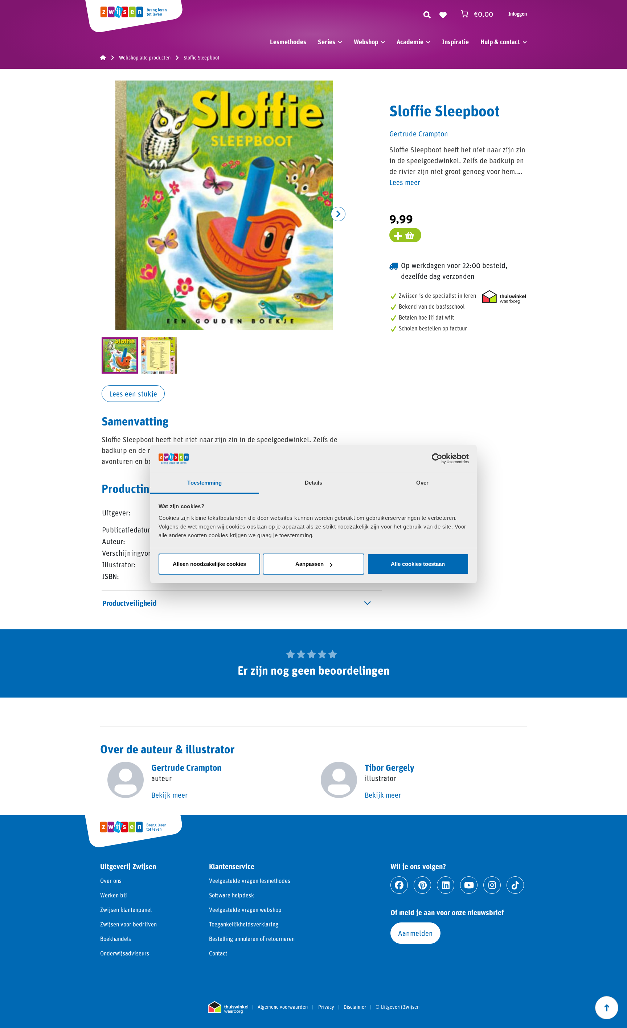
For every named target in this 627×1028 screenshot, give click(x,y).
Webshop (366, 41)
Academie (410, 41)
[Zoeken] (427, 13)
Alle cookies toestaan (418, 564)
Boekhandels (115, 938)
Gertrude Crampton (418, 133)
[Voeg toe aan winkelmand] (405, 235)
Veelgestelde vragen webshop (245, 909)
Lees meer (404, 182)
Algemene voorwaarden (283, 1007)
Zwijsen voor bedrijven (128, 924)
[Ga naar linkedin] (445, 885)
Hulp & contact (500, 41)
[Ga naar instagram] (492, 885)
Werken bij (113, 895)
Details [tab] (314, 483)
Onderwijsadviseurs (124, 953)
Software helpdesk (231, 895)
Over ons (111, 880)
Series (326, 41)
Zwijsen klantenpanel (126, 909)
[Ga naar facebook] (399, 885)
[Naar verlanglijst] (443, 13)
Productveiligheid (129, 603)
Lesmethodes (288, 41)
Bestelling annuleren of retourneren (252, 938)
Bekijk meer (169, 794)
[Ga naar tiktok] (515, 885)
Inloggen (517, 13)
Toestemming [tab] (204, 483)
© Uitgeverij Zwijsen (397, 1007)
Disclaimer (355, 1007)
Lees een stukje (133, 393)
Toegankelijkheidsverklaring (243, 924)
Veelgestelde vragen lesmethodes (249, 880)
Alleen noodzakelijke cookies (209, 564)
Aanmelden (415, 933)
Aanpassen (309, 564)
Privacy (326, 1007)
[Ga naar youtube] (469, 885)
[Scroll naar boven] (606, 1007)
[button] (338, 214)
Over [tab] (422, 483)
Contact (218, 953)
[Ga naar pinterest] (422, 885)
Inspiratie (455, 41)
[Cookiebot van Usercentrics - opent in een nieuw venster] (437, 458)
